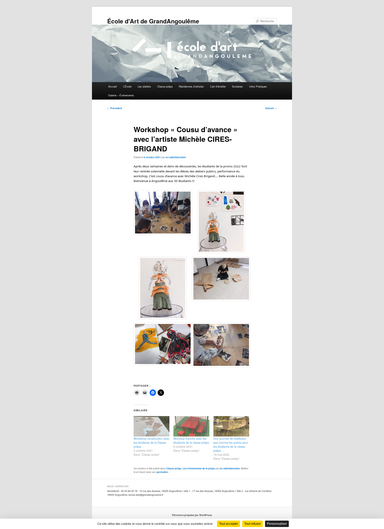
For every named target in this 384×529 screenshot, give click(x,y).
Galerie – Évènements (121, 95)
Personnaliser (277, 523)
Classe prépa (165, 86)
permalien (162, 472)
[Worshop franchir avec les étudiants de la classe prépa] (191, 426)
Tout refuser (252, 523)
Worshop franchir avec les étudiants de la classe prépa (191, 440)
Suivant (271, 108)
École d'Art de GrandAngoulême (153, 21)
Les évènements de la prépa (199, 468)
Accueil (112, 86)
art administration (176, 157)
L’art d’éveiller (218, 86)
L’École (127, 86)
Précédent (114, 108)
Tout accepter (228, 523)
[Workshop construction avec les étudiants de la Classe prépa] (151, 426)
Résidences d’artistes (191, 86)
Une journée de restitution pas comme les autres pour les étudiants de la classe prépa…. (230, 444)
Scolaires (237, 86)
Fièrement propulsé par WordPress (192, 515)
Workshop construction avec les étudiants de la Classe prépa (151, 442)
